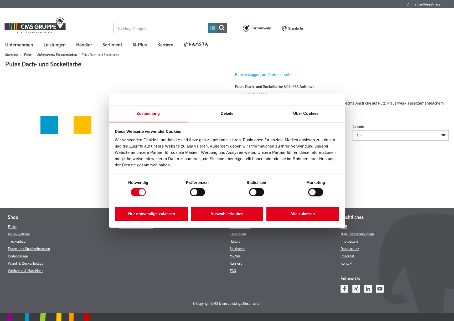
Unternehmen (19, 44)
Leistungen (55, 44)
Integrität (347, 255)
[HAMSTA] (197, 44)
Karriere (165, 44)
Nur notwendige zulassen (151, 214)
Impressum (349, 240)
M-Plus (140, 44)
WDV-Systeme (19, 233)
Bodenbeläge (18, 255)
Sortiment (112, 44)
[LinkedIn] (368, 288)
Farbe (28, 54)
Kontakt (346, 262)
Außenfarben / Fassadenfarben (57, 54)
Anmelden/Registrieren (424, 3)
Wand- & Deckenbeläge (25, 262)
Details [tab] (227, 113)
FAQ (233, 270)
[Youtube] (380, 288)
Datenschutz (349, 248)
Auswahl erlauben (227, 214)
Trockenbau (16, 240)
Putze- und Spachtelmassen (29, 248)
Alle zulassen (302, 214)
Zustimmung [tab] (148, 113)
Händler (84, 44)
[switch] (199, 192)
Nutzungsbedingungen (357, 233)
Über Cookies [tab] (305, 113)
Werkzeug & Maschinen (25, 270)
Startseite (11, 54)
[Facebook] (344, 288)
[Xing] (356, 288)
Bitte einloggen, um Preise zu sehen (265, 74)
